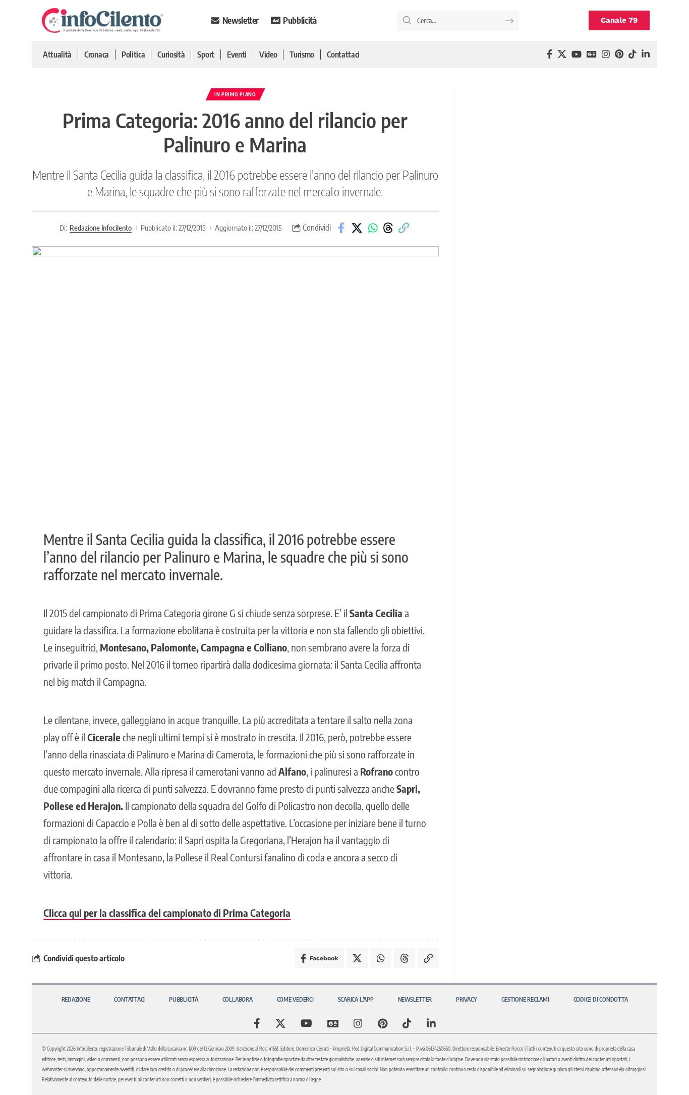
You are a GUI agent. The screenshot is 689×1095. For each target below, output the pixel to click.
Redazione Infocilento (101, 227)
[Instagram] (605, 54)
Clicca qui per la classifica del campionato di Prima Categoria (167, 912)
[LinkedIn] (645, 54)
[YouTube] (576, 54)
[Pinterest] (619, 54)
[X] (562, 54)
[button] (404, 228)
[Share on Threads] (388, 228)
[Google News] (591, 54)
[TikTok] (632, 54)
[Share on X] (357, 228)
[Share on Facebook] (341, 228)
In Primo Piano (235, 94)
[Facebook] (549, 54)
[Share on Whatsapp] (373, 228)
